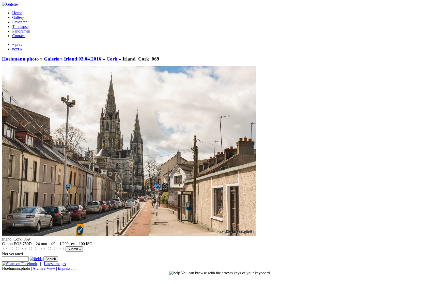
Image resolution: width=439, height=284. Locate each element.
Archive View (44, 268)
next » (17, 49)
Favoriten (19, 22)
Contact (18, 36)
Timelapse (20, 26)
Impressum (66, 268)
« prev (17, 44)
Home (17, 13)
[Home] (10, 4)
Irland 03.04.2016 (82, 59)
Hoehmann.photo (20, 59)
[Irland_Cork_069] (129, 234)
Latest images (55, 264)
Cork (111, 59)
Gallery (18, 17)
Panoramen (21, 31)
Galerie (51, 59)
